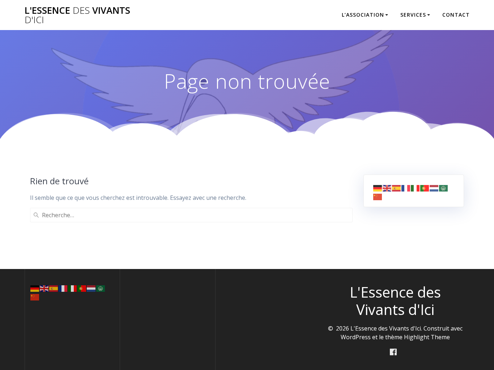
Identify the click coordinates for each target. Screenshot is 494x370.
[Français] (406, 188)
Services (413, 14)
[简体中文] (378, 197)
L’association (363, 14)
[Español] (396, 188)
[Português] (425, 188)
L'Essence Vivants (77, 15)
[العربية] (443, 188)
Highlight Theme (427, 337)
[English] (387, 188)
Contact (456, 14)
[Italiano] (415, 188)
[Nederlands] (434, 188)
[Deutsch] (378, 188)
